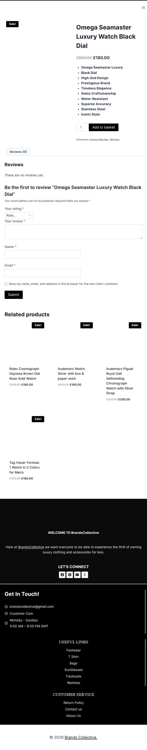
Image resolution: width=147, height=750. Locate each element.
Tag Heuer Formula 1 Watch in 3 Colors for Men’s (24, 467)
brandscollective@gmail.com (32, 607)
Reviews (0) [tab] (18, 152)
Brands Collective (81, 737)
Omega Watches (99, 139)
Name (10, 247)
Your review (15, 221)
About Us (73, 716)
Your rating (14, 209)
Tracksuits (73, 676)
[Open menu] (143, 8)
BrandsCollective (31, 547)
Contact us (73, 709)
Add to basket (103, 127)
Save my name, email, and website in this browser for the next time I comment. (63, 284)
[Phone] (85, 575)
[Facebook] (62, 575)
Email (10, 265)
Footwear (73, 650)
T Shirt (73, 657)
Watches (114, 139)
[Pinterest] (69, 575)
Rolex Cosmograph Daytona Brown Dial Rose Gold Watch (24, 373)
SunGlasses (74, 670)
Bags (73, 663)
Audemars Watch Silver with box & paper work (71, 373)
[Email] (77, 575)
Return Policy (74, 703)
